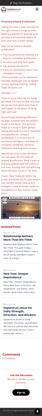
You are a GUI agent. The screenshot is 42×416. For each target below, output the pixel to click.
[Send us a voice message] (37, 411)
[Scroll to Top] (37, 403)
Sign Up (21, 392)
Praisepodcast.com (21, 413)
